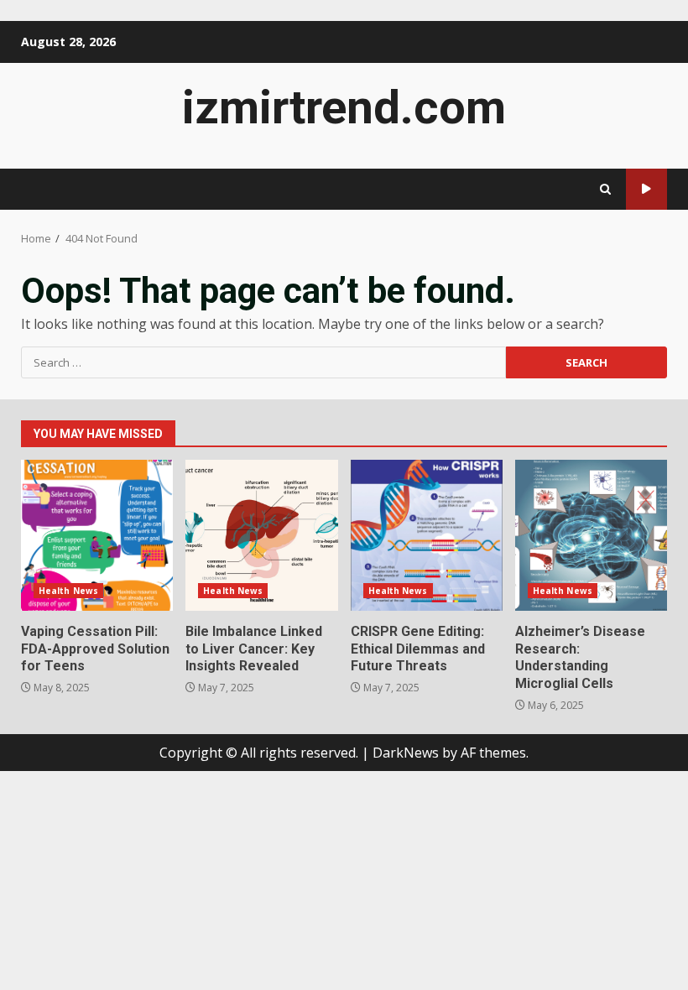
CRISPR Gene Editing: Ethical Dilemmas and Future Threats (427, 535)
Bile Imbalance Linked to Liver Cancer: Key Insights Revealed (261, 535)
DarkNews (406, 752)
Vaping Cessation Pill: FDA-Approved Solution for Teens (97, 535)
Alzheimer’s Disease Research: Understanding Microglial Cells (591, 535)
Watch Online (646, 189)
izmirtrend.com (344, 107)
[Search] (605, 189)
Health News (68, 591)
